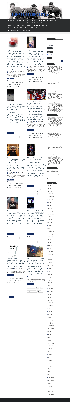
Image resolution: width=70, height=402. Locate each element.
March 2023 (50, 245)
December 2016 (51, 360)
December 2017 (51, 342)
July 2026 (49, 185)
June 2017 (50, 351)
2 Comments (10, 173)
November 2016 (51, 362)
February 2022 (50, 265)
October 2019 (50, 308)
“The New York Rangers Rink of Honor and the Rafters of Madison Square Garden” (42, 27)
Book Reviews (18, 20)
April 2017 (50, 354)
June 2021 (50, 277)
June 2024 (50, 222)
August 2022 (50, 256)
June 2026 (50, 187)
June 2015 (50, 383)
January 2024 (50, 230)
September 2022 (51, 254)
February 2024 (50, 228)
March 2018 (50, 337)
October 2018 (50, 326)
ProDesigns (61, 400)
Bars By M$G (12, 20)
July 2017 (49, 349)
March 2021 (50, 282)
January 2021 (50, 285)
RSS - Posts (50, 54)
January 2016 (50, 374)
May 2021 (49, 279)
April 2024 (50, 225)
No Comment (30, 122)
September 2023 (51, 236)
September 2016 (51, 365)
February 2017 (50, 357)
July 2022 (49, 257)
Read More (10, 78)
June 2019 (50, 314)
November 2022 (51, 251)
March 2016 (50, 371)
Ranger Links (12, 22)
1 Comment (30, 67)
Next (12, 296)
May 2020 (49, 297)
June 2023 (50, 240)
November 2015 (51, 377)
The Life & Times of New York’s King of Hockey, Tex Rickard (19, 30)
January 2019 (50, 322)
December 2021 (51, 268)
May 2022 (49, 260)
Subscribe (50, 48)
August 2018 (50, 329)
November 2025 (51, 197)
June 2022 (50, 259)
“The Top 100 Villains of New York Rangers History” (41, 22)
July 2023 (49, 239)
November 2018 (51, 325)
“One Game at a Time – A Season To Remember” (17, 27)
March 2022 (50, 263)
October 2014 (50, 395)
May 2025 (49, 205)
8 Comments (10, 72)
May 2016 (49, 368)
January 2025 (50, 211)
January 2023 (50, 248)
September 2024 (51, 217)
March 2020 (50, 300)
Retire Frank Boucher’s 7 (43, 20)
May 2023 (49, 242)
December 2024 (51, 213)
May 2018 (49, 334)
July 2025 (49, 202)
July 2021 (49, 276)
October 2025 (50, 199)
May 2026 (49, 188)
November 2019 (51, 306)
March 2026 (50, 191)
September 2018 (51, 328)
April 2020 (50, 299)
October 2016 (50, 363)
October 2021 (50, 271)
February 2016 (50, 372)
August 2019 (50, 311)
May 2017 (49, 352)
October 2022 (50, 253)
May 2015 (49, 385)
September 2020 (51, 291)
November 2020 (51, 288)
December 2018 (51, 323)
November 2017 (51, 343)
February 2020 (50, 302)
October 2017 (50, 345)
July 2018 (49, 331)
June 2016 (50, 366)
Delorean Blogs (25, 20)
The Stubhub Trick (33, 20)
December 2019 (51, 305)
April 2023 (50, 243)
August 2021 (50, 274)
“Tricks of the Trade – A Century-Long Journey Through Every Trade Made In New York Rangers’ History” (28, 25)
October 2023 (50, 234)
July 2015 (49, 382)
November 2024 (51, 214)
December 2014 (51, 392)
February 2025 (50, 210)
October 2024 (50, 216)
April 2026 (50, 190)
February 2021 (50, 283)
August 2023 (50, 237)
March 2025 (50, 208)
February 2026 (50, 193)
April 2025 (50, 207)
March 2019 (50, 319)
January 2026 (50, 194)
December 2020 (51, 286)
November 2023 (51, 233)
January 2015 (50, 391)
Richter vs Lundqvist (53, 20)
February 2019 (50, 320)
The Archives (28, 22)
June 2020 (50, 296)
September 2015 (51, 380)
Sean (15, 71)
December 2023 (51, 231)
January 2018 (50, 340)
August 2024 (50, 219)
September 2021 (51, 273)
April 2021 (50, 280)
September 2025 (51, 200)
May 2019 (49, 316)
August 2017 (50, 348)
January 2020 (50, 303)
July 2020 (49, 294)
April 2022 (50, 262)
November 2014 (51, 394)
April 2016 (50, 369)
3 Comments (30, 228)
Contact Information (20, 22)
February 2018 (50, 339)
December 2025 (51, 196)
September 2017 (51, 346)
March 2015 (50, 388)
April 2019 (50, 317)
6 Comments (10, 228)
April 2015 (50, 386)
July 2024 (49, 220)
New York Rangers (21, 71)
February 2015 (50, 389)
